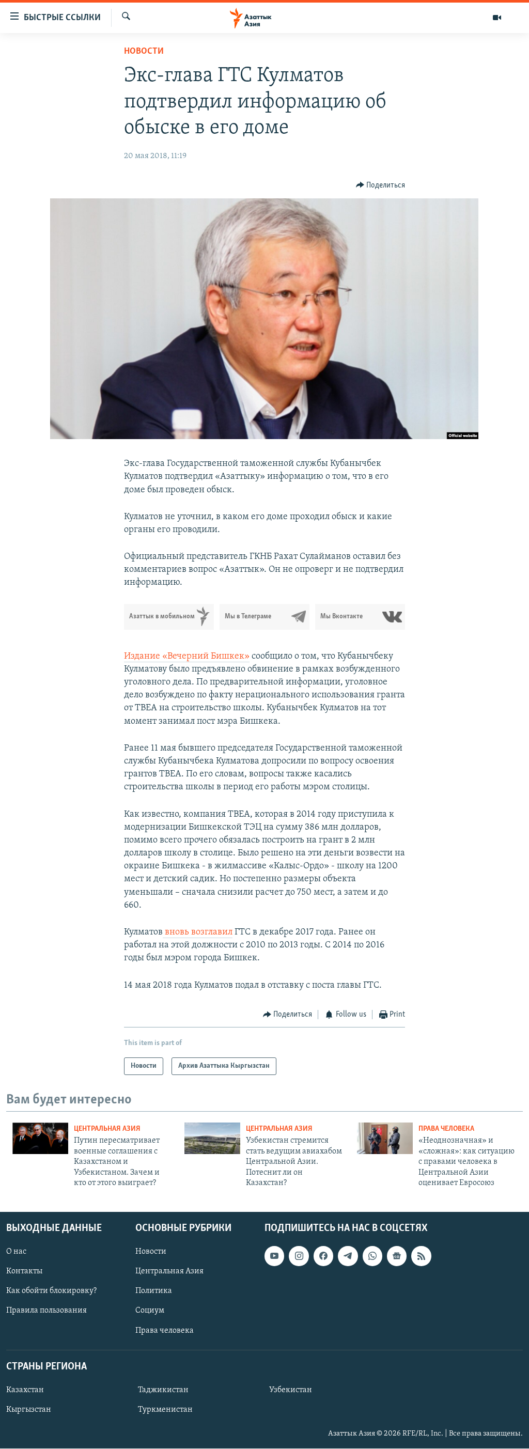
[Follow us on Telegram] (347, 1256)
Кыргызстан (28, 1410)
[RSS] (421, 1256)
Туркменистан (165, 1410)
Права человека (446, 1129)
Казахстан (25, 1390)
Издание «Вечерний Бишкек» (187, 656)
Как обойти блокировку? (51, 1291)
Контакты (24, 1272)
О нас (16, 1252)
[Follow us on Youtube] (274, 1256)
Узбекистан (290, 1390)
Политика (153, 1291)
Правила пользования (46, 1311)
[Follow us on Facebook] (323, 1256)
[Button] (381, 185)
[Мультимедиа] (496, 17)
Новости (144, 51)
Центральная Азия (107, 1129)
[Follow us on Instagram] (298, 1256)
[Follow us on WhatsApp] (372, 1256)
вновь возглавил (197, 932)
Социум (149, 1311)
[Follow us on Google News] (397, 1256)
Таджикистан (163, 1390)
